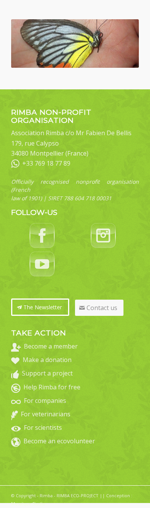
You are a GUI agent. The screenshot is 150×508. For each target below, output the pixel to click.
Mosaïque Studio (28, 503)
